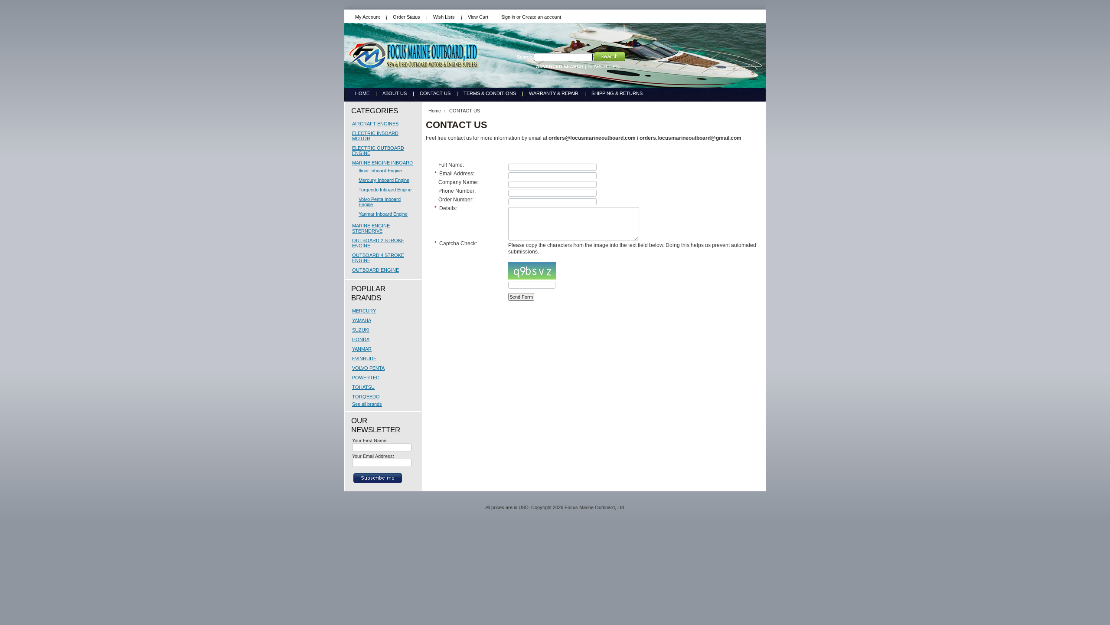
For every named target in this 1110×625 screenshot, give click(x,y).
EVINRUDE (364, 358)
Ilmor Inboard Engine (380, 170)
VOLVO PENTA (368, 368)
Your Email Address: (373, 456)
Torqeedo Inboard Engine (385, 189)
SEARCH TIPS (603, 66)
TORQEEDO (366, 396)
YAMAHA (361, 320)
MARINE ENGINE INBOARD (382, 162)
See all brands (367, 404)
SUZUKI (360, 329)
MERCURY (364, 310)
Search (524, 56)
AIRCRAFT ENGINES (375, 123)
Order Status (406, 17)
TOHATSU (363, 387)
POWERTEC (365, 377)
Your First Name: (370, 440)
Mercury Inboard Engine (384, 180)
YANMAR (362, 349)
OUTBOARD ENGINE (375, 270)
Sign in (508, 17)
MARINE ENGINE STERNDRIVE (371, 228)
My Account (367, 17)
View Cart (478, 17)
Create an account (541, 17)
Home (434, 110)
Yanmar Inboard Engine (383, 214)
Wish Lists (444, 17)
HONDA (360, 339)
